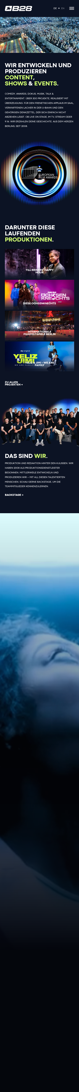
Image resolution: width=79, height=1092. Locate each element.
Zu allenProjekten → (14, 383)
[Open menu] (71, 8)
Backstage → (14, 495)
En (62, 8)
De (55, 8)
